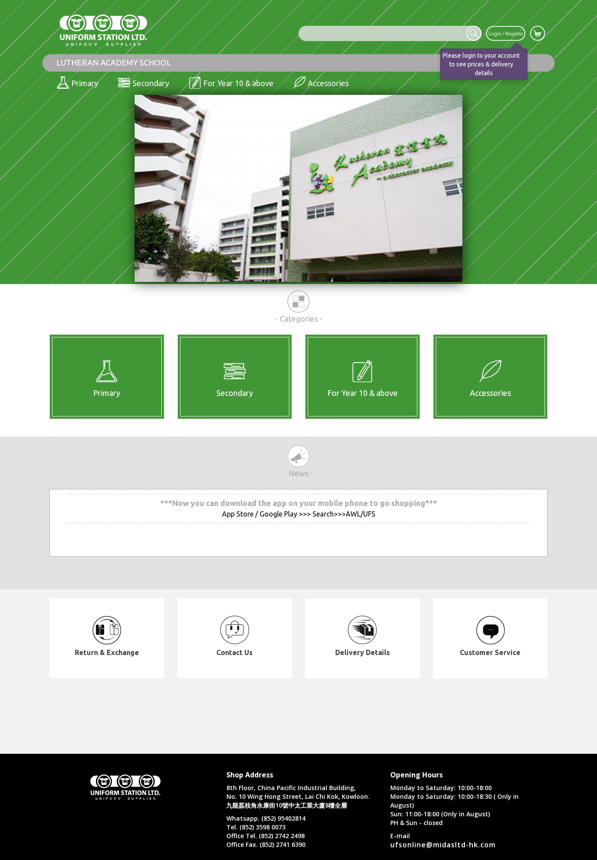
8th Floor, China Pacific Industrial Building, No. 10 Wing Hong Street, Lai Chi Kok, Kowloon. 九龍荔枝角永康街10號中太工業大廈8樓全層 (298, 796)
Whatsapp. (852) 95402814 (265, 818)
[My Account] (505, 32)
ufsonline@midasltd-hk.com (443, 845)
